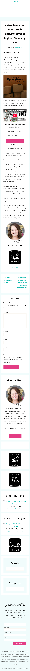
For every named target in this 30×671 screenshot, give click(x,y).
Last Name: (6, 627)
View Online (10, 509)
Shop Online (19, 509)
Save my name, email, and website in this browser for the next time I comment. (14, 359)
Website (6, 347)
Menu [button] (16, 1)
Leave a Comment (15, 48)
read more (15, 436)
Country (6, 637)
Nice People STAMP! (15, 10)
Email (5, 339)
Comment (6, 312)
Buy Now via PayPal (15, 141)
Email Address (7, 632)
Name (5, 332)
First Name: (6, 622)
